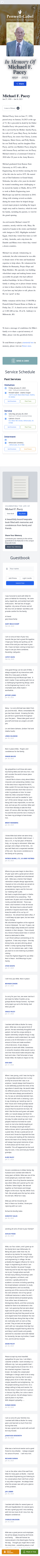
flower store (26, 346)
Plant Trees (28, 401)
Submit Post (20, 583)
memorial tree (28, 342)
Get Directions (12, 401)
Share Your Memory (14, 547)
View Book (10, 514)
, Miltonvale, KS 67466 (16, 445)
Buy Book (22, 514)
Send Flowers (28, 449)
